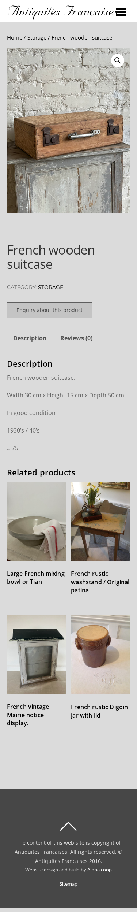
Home (14, 37)
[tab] (30, 338)
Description (30, 338)
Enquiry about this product (49, 310)
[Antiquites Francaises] (63, 16)
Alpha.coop (99, 870)
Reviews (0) (76, 338)
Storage (36, 37)
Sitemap (68, 884)
